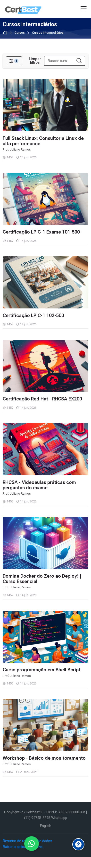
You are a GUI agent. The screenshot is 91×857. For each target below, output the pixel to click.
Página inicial (6, 33)
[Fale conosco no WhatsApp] (31, 843)
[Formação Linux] (23, 9)
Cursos (20, 32)
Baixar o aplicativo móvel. (23, 847)
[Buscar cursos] (79, 61)
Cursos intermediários (48, 32)
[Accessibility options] (78, 844)
